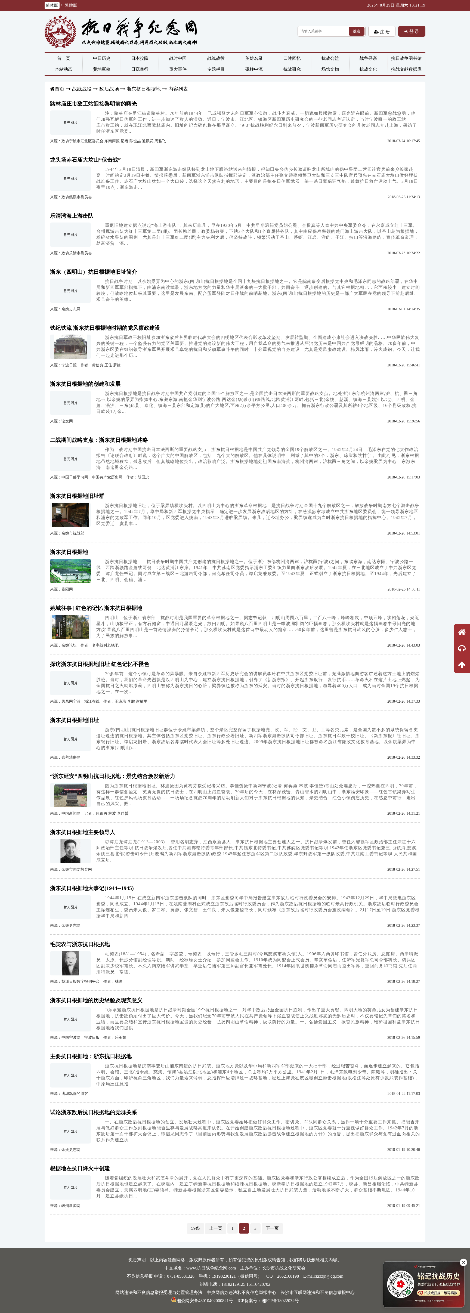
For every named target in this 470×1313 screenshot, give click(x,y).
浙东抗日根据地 (143, 89)
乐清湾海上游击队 (72, 216)
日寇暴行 (140, 69)
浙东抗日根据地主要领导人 (82, 832)
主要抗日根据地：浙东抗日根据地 (91, 1056)
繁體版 (71, 5)
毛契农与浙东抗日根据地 (80, 944)
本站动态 (63, 69)
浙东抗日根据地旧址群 (77, 496)
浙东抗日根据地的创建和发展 (85, 384)
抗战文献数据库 (406, 69)
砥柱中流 (254, 69)
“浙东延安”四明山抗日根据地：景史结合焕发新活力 (112, 776)
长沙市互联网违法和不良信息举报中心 (318, 1292)
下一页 (272, 1228)
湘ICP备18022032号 (280, 1300)
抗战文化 (368, 69)
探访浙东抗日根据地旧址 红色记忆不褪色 (99, 664)
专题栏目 (216, 69)
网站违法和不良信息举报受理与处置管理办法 (158, 1292)
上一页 (215, 1228)
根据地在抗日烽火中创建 (80, 1168)
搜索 (356, 31)
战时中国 (178, 58)
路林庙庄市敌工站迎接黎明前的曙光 (93, 104)
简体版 (52, 5)
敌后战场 (109, 89)
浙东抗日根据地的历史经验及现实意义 (96, 1000)
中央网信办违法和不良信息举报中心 (241, 1292)
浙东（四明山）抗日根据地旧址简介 (93, 272)
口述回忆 (292, 58)
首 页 (63, 58)
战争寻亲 (368, 58)
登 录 (413, 31)
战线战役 (216, 58)
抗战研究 (292, 69)
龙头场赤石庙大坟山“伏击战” (85, 160)
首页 (59, 88)
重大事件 (178, 69)
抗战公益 (330, 58)
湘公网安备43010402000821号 (205, 1300)
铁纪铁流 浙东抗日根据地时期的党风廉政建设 (105, 328)
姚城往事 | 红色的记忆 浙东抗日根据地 (96, 608)
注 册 (384, 31)
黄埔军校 (101, 69)
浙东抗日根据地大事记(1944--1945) (92, 888)
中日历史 (101, 58)
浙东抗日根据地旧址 (74, 720)
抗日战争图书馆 (406, 58)
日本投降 (140, 58)
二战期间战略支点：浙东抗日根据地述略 (99, 440)
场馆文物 (330, 69)
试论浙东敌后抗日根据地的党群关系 (93, 1112)
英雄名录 (254, 58)
